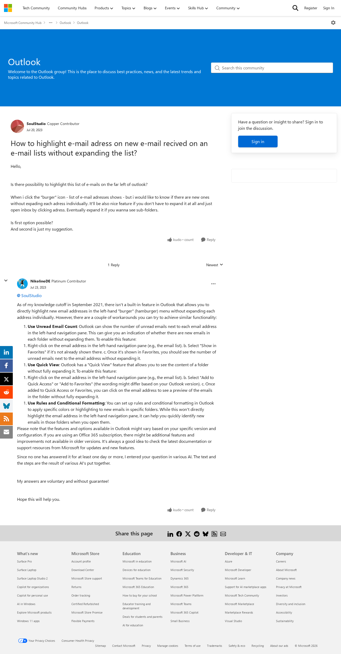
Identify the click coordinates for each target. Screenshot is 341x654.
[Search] (295, 8)
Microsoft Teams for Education (142, 578)
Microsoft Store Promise (87, 612)
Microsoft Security (182, 570)
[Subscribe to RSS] (214, 533)
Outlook (65, 22)
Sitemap (100, 646)
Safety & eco (237, 646)
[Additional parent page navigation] (50, 22)
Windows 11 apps (28, 621)
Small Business (180, 621)
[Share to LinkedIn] (170, 533)
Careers (281, 561)
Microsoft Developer (238, 570)
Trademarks (214, 646)
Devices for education (137, 570)
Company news (285, 578)
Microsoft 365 (179, 587)
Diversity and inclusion (290, 604)
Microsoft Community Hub (23, 22)
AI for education (133, 625)
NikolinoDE (40, 281)
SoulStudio (36, 123)
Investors (282, 595)
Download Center (82, 570)
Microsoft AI (178, 561)
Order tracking (80, 595)
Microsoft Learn (235, 578)
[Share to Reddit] (197, 533)
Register (310, 7)
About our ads (279, 646)
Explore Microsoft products (34, 612)
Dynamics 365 (179, 578)
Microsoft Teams (181, 604)
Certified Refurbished (85, 604)
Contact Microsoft (123, 646)
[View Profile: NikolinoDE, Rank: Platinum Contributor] (22, 283)
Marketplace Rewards (239, 612)
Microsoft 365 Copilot (184, 612)
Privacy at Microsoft (289, 587)
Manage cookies (167, 646)
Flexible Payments (83, 621)
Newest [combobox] (214, 265)
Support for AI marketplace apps (245, 587)
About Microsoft (286, 570)
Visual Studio (233, 621)
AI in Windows (26, 604)
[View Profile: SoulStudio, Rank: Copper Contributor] (17, 126)
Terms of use (193, 646)
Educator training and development (137, 606)
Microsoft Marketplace (239, 604)
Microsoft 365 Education (138, 587)
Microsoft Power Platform (186, 595)
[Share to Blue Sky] (205, 533)
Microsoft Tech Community (242, 595)
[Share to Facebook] (179, 533)
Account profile (81, 561)
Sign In (328, 7)
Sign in (257, 141)
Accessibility (284, 612)
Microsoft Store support (86, 578)
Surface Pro (24, 561)
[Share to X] (188, 533)
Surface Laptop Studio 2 (32, 578)
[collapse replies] (6, 280)
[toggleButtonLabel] (333, 22)
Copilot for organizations (33, 587)
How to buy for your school (140, 595)
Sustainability (285, 621)
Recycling (257, 646)
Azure (228, 561)
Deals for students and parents (143, 617)
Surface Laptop (26, 570)
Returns (76, 587)
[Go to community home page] (8, 8)
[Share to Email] (223, 533)
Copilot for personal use (32, 595)
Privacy (146, 646)
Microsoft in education (137, 561)
